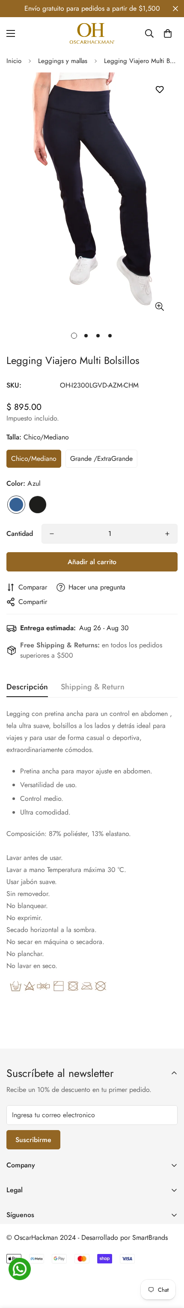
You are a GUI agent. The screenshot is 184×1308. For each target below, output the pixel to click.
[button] (168, 33)
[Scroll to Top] (168, 1262)
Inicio (13, 61)
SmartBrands (150, 1237)
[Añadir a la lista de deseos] (159, 89)
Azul (16, 504)
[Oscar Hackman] (92, 33)
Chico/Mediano (33, 458)
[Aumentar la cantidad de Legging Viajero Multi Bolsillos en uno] (167, 533)
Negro (37, 504)
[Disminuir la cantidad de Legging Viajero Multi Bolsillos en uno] (52, 533)
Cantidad (19, 533)
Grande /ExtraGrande (101, 458)
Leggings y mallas (62, 61)
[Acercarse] (159, 306)
